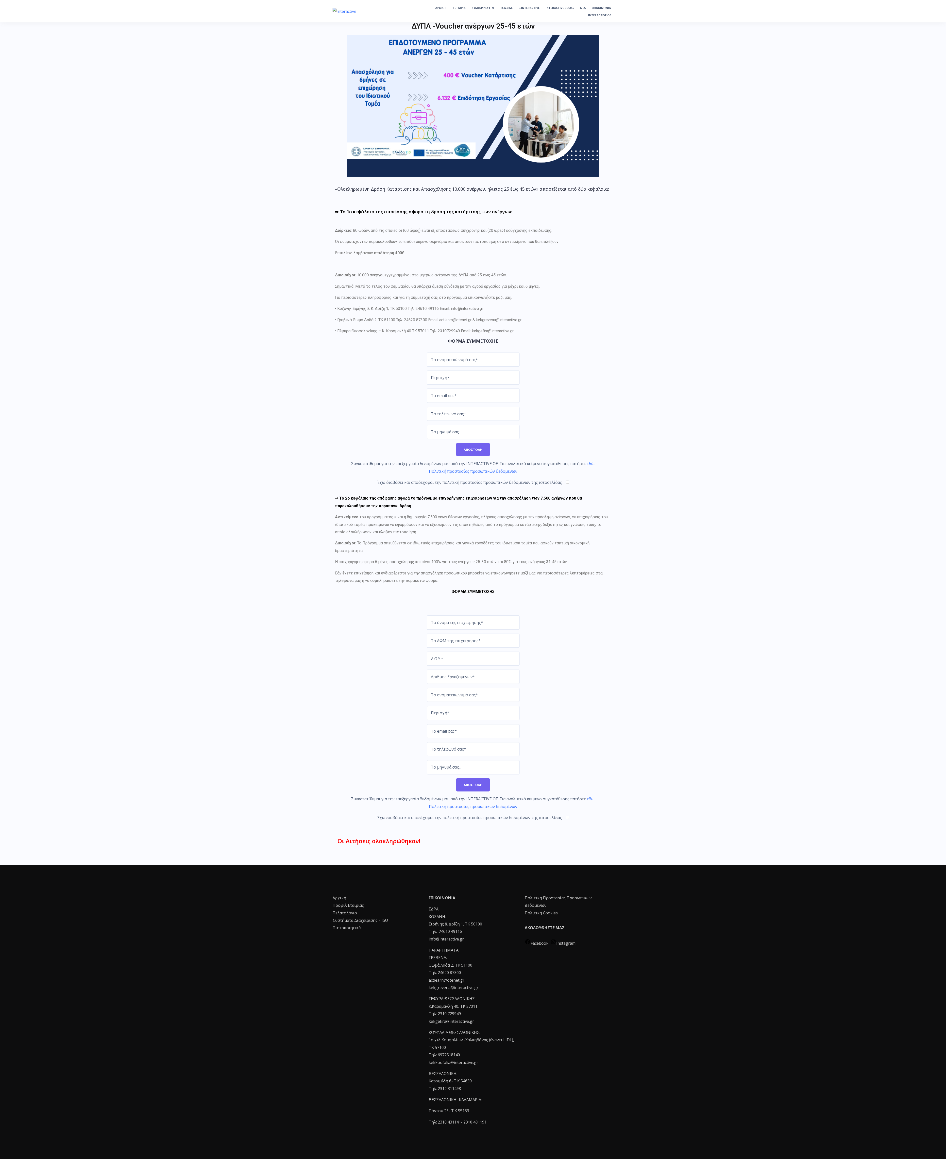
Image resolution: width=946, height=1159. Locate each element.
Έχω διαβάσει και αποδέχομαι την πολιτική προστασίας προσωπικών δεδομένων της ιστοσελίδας (469, 482)
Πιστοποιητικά (347, 927)
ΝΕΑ (583, 8)
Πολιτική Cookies (541, 913)
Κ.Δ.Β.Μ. (507, 8)
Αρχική (339, 898)
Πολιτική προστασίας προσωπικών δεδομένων (473, 471)
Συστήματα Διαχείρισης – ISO (360, 920)
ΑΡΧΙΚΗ (440, 8)
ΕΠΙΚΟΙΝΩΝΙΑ (601, 8)
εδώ (590, 463)
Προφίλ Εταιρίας (348, 905)
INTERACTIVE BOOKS (559, 8)
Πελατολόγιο (345, 913)
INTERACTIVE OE (599, 15)
